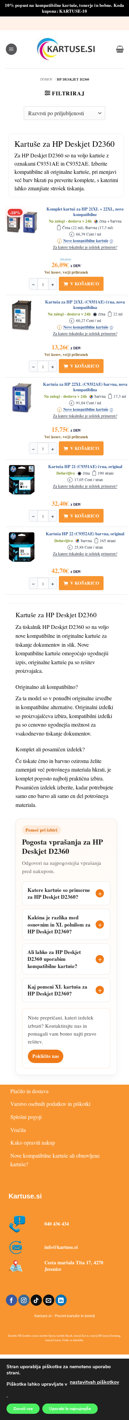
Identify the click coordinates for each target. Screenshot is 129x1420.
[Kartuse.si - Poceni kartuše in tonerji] (66, 49)
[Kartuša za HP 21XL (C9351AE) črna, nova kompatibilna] (22, 315)
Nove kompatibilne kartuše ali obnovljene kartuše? (55, 1160)
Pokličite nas (45, 1056)
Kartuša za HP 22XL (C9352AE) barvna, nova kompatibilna (85, 387)
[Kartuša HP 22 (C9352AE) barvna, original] (22, 547)
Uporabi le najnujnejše (70, 1408)
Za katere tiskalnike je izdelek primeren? (85, 247)
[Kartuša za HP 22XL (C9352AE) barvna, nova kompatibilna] (22, 397)
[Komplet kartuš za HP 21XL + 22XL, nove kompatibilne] (22, 222)
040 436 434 (56, 1223)
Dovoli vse (23, 1408)
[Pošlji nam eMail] (48, 1300)
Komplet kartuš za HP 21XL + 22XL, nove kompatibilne (85, 211)
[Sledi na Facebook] (11, 1300)
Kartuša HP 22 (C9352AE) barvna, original (85, 534)
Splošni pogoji (26, 1116)
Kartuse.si (25, 1196)
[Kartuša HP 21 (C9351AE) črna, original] (22, 480)
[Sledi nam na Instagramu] (24, 1300)
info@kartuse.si (61, 1247)
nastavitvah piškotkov (94, 1382)
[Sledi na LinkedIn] (61, 1300)
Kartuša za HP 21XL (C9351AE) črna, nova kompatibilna (85, 304)
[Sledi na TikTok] (36, 1300)
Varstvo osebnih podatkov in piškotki (50, 1103)
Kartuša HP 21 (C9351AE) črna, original (85, 466)
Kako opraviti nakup (32, 1142)
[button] (11, 49)
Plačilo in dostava (29, 1091)
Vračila (18, 1129)
